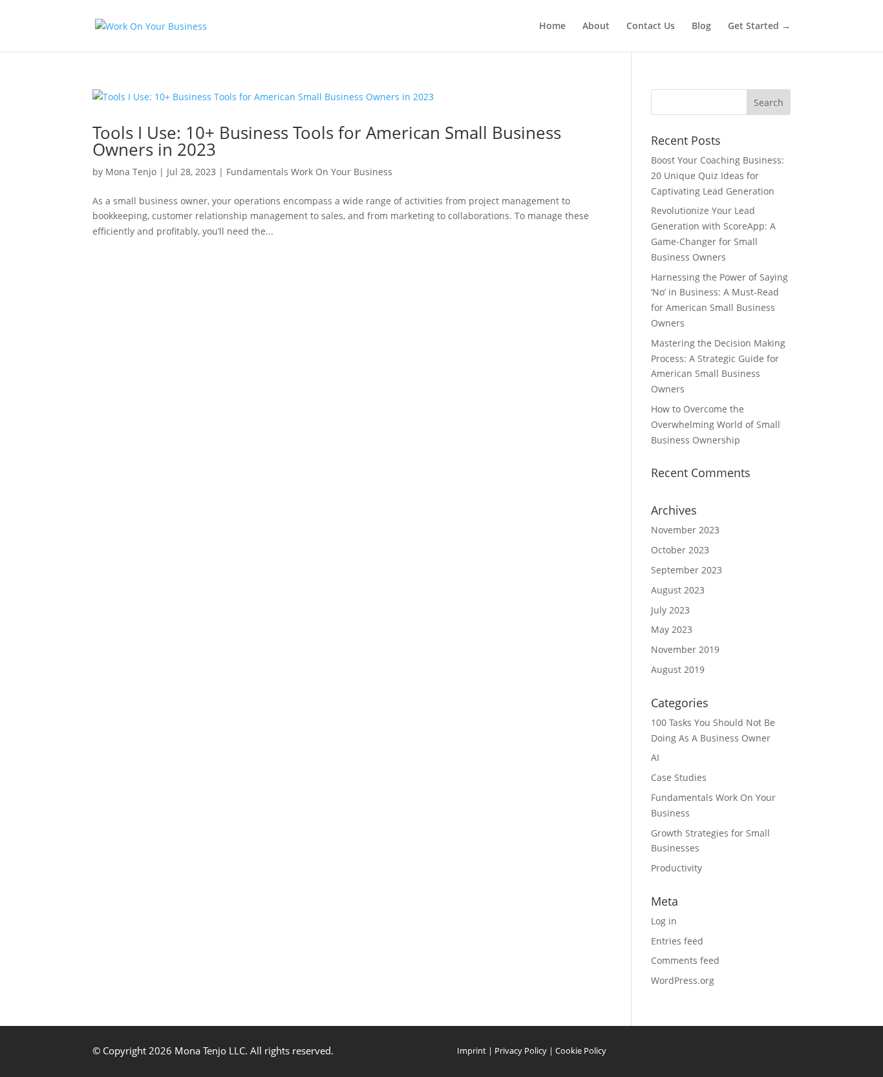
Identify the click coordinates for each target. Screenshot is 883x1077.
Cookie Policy (580, 1050)
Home (552, 26)
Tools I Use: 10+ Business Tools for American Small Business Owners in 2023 (326, 141)
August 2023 (678, 590)
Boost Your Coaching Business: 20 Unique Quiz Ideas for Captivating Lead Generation (717, 175)
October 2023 (680, 550)
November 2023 (685, 530)
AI (655, 757)
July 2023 (670, 610)
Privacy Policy (521, 1050)
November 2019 (685, 649)
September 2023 (686, 570)
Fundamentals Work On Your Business (309, 171)
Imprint (471, 1050)
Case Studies (679, 777)
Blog (701, 26)
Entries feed (677, 941)
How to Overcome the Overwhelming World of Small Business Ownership (715, 424)
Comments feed (685, 960)
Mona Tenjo (130, 171)
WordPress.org (682, 980)
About (596, 26)
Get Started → (759, 26)
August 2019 (678, 669)
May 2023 (671, 629)
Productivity (676, 868)
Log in (664, 921)
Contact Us (650, 26)
